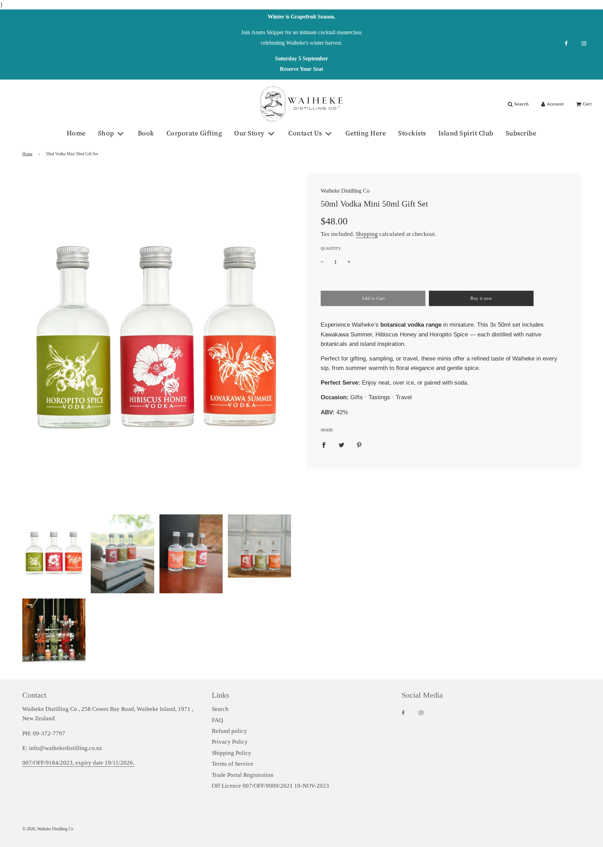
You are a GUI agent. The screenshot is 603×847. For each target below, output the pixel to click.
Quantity (331, 248)
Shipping (367, 234)
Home (76, 133)
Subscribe (521, 133)
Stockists (412, 133)
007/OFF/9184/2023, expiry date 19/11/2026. (78, 762)
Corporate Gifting (194, 133)
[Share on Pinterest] (359, 445)
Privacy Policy (230, 741)
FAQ (217, 720)
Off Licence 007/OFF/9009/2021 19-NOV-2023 (270, 785)
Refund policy (229, 731)
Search (220, 709)
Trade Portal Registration (243, 775)
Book (146, 133)
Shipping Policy (231, 753)
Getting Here (365, 133)
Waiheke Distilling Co (345, 191)
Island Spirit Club (465, 133)
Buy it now (481, 298)
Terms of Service (232, 763)
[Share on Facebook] (323, 445)
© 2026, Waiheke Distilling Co (47, 828)
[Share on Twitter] (341, 445)
